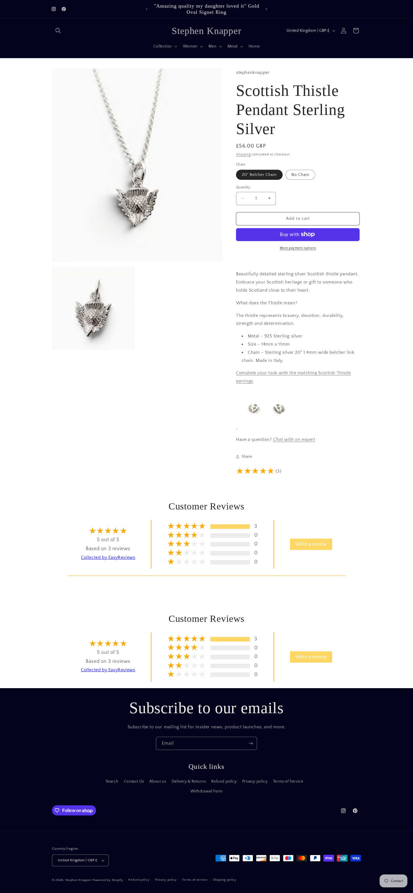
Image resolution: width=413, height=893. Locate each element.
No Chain (300, 174)
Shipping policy (224, 879)
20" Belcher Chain (259, 174)
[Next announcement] (266, 9)
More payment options (298, 248)
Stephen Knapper (78, 880)
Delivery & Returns (189, 781)
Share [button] (247, 456)
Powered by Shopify (107, 880)
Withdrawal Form (206, 791)
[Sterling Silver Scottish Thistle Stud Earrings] (266, 426)
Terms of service (194, 879)
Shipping (243, 154)
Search (112, 781)
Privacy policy (254, 781)
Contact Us (134, 781)
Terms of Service (288, 781)
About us (157, 781)
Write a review (311, 544)
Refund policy (224, 781)
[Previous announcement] (146, 9)
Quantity (243, 187)
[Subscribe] (250, 743)
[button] (58, 30)
